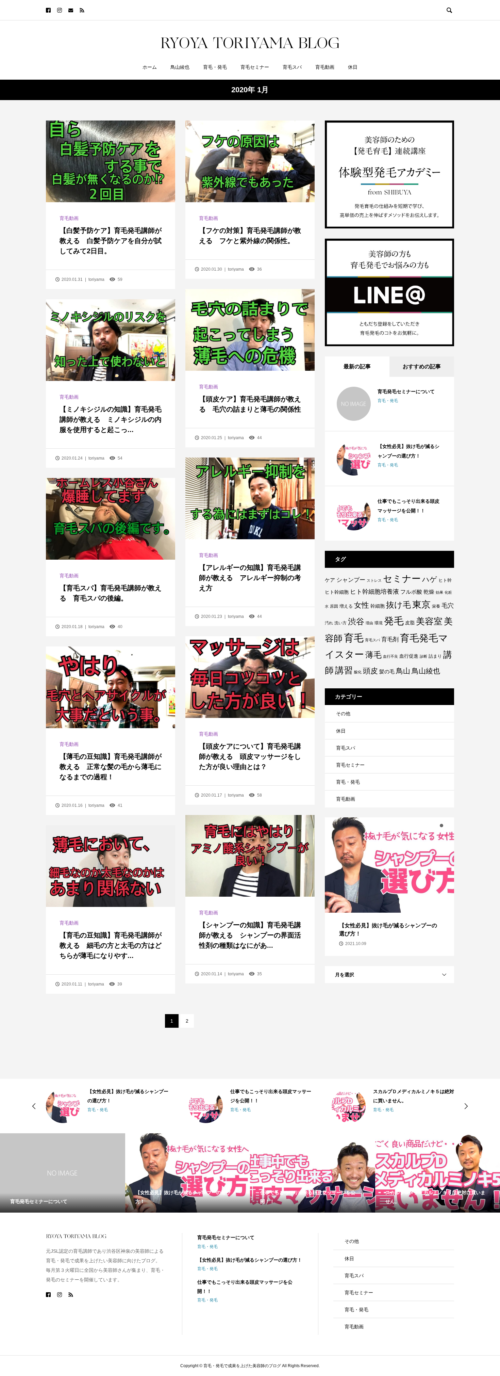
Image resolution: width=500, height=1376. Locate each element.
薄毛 (373, 654)
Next (466, 1106)
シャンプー (350, 579)
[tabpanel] (389, 886)
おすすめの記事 (422, 366)
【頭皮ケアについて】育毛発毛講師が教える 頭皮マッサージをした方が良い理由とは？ (250, 756)
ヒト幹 (445, 580)
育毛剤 (390, 639)
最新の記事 (357, 366)
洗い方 (340, 623)
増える (346, 606)
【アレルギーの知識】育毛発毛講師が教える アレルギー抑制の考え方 (250, 578)
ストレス (374, 580)
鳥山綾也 (179, 67)
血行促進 (408, 656)
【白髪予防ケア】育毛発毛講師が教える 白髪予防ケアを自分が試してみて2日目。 (111, 241)
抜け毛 (398, 604)
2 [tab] (441, 825)
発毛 (394, 620)
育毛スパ (292, 67)
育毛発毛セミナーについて (406, 391)
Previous (34, 1106)
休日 (352, 67)
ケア (330, 580)
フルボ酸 (411, 592)
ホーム (150, 67)
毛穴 (447, 605)
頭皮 (370, 671)
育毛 (354, 637)
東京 (421, 604)
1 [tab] (435, 825)
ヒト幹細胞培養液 (374, 591)
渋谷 (356, 621)
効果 (439, 592)
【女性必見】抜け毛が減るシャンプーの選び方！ (249, 1260)
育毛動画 (324, 67)
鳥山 (403, 671)
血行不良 (390, 656)
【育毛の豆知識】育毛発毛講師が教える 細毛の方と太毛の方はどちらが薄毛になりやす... (111, 945)
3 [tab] (447, 825)
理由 (369, 623)
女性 (361, 605)
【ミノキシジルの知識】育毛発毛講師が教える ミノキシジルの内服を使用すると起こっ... (111, 419)
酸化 (358, 672)
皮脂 (410, 622)
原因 (334, 606)
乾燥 (428, 592)
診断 (423, 656)
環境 (378, 623)
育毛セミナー (254, 67)
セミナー (402, 579)
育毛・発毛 (215, 67)
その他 (343, 713)
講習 (344, 670)
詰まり (435, 656)
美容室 (429, 621)
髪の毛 (387, 671)
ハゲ (429, 579)
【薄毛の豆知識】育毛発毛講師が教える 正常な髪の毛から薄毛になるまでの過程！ (111, 767)
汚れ (329, 623)
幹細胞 (377, 606)
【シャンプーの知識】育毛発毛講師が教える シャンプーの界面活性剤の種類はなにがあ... (250, 935)
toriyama (96, 279)
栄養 (436, 606)
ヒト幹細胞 (337, 592)
